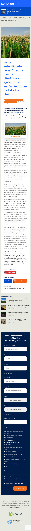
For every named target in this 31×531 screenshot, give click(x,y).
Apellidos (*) (7, 364)
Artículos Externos (12, 99)
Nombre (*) (7, 355)
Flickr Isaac (16, 136)
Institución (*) (8, 377)
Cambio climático (21, 281)
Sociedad (13, 101)
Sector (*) (6, 406)
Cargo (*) (6, 387)
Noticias (7, 101)
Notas (21, 99)
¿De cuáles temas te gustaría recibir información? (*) (13, 432)
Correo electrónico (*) (10, 345)
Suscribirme (20, 488)
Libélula (4, 503)
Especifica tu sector (9, 418)
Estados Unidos (11, 272)
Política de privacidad (17, 483)
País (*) (6, 396)
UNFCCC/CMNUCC (15, 507)
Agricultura (8, 281)
